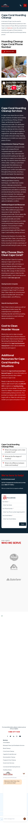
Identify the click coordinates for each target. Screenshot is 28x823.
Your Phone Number (8, 508)
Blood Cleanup (6, 748)
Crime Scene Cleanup (8, 751)
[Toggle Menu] (25, 5)
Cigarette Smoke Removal (9, 754)
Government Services (8, 763)
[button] (8, 51)
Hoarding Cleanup (7, 770)
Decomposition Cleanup (9, 757)
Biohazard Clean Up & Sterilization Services (13, 745)
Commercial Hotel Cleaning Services (11, 767)
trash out (9, 28)
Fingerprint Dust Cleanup (9, 760)
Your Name (5, 501)
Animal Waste (6, 742)
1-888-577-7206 (8, 485)
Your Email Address (7, 515)
